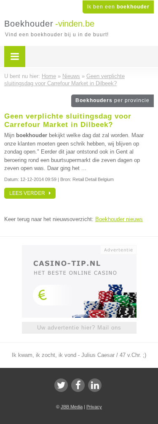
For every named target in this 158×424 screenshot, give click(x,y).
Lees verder (29, 193)
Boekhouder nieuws (119, 219)
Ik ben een (118, 7)
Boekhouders (112, 100)
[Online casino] (79, 249)
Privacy (94, 406)
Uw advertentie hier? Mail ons (79, 327)
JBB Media (72, 406)
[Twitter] (61, 385)
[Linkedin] (95, 385)
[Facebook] (78, 385)
